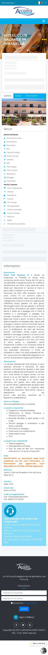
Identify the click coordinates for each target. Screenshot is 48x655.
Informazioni (31, 96)
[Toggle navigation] (43, 20)
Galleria (7, 96)
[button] (41, 2)
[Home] (24, 11)
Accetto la (25, 603)
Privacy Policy (30, 603)
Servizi (18, 96)
